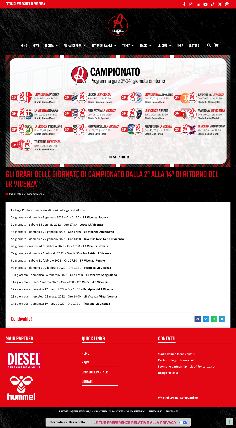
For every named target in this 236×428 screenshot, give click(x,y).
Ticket (126, 45)
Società (49, 45)
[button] (198, 319)
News (36, 45)
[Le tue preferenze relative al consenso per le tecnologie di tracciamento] (229, 421)
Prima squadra (72, 45)
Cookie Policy (172, 411)
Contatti (87, 382)
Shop (180, 45)
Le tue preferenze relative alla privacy (134, 422)
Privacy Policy (155, 411)
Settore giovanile (102, 45)
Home (24, 45)
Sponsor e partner (95, 372)
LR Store (194, 45)
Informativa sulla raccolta (67, 422)
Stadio (143, 45)
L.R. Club (162, 45)
